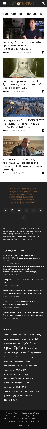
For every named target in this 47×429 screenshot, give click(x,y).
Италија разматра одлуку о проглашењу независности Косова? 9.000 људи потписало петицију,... (23, 164)
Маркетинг (23, 421)
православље (30, 382)
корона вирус (9, 370)
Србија (20, 347)
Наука (24, 418)
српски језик (29, 391)
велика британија (17, 357)
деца (6, 361)
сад (18, 386)
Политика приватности (14, 416)
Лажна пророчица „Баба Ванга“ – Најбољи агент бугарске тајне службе (21, 302)
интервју (28, 365)
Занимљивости (35, 418)
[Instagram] (12, 210)
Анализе (7, 418)
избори (19, 365)
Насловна (6, 10)
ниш (36, 378)
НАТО (30, 338)
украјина (17, 395)
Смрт (34, 344)
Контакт (17, 413)
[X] (33, 210)
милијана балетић (14, 378)
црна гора (10, 399)
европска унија (9, 365)
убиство (7, 395)
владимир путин (32, 357)
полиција (18, 382)
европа (27, 361)
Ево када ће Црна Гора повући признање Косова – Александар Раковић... (22, 45)
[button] (4, 3)
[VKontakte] (40, 210)
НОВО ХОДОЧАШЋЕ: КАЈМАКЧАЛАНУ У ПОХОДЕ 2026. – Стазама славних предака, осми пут (21, 258)
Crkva (6, 334)
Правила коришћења (30, 413)
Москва (23, 339)
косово (21, 369)
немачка (29, 378)
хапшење (28, 395)
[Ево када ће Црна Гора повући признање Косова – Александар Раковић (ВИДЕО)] (23, 28)
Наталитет (12, 421)
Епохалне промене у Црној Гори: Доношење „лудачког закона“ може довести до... (23, 84)
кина (35, 365)
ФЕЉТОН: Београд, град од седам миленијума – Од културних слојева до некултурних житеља (23, 313)
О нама (9, 413)
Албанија (13, 335)
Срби (8, 347)
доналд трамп (16, 361)
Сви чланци (34, 421)
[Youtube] (23, 217)
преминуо (9, 387)
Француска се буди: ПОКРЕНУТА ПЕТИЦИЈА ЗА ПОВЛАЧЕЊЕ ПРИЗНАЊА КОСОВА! (23, 124)
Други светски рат (11, 339)
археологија (36, 353)
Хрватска (32, 348)
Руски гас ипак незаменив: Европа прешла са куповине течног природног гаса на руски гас (22, 292)
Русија (26, 343)
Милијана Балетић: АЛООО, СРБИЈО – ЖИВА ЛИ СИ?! (23, 281)
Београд (34, 334)
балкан (6, 357)
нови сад (8, 382)
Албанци (23, 334)
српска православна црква (13, 391)
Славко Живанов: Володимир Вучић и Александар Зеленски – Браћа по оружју (20, 270)
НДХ (36, 339)
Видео (28, 416)
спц (24, 386)
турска (37, 391)
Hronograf (6, 52)
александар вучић (16, 352)
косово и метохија (16, 374)
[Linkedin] (19, 210)
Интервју (16, 418)
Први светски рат (12, 343)
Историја (36, 416)
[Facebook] (5, 210)
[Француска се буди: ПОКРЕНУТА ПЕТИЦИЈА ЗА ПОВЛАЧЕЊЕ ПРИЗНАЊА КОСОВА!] (23, 107)
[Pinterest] (26, 210)
